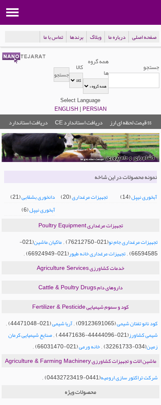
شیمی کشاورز (143, 335)
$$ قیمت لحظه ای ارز (131, 122)
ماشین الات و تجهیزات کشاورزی (80, 361)
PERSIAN (95, 109)
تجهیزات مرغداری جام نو (133, 242)
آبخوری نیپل (144, 197)
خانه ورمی (89, 346)
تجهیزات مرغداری (90, 197)
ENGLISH (66, 109)
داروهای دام (80, 287)
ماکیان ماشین (48, 242)
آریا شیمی (61, 323)
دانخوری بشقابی (38, 197)
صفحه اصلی (144, 37)
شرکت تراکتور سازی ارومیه (129, 377)
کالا (79, 67)
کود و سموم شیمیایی (80, 307)
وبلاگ (96, 37)
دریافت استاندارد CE (79, 122)
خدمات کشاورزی (80, 268)
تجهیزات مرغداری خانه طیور (97, 253)
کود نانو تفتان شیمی (137, 323)
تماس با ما (53, 37)
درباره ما (116, 37)
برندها (76, 37)
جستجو (151, 67)
